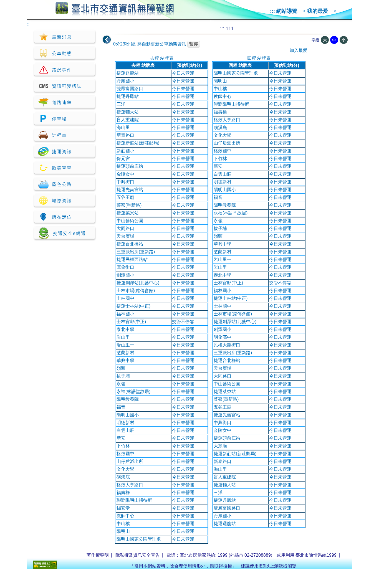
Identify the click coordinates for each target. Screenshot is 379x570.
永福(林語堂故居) (133, 391)
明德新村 (125, 422)
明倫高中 (222, 337)
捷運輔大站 (128, 112)
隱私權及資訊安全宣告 (137, 555)
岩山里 (123, 337)
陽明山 (123, 531)
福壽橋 (123, 492)
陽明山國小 (128, 414)
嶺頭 (121, 368)
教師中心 (125, 515)
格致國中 (125, 453)
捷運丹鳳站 (128, 96)
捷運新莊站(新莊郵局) (138, 143)
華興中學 (125, 360)
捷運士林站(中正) (133, 306)
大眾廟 (220, 446)
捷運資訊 (62, 151)
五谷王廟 (125, 197)
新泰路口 (125, 135)
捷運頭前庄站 (130, 166)
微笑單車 (62, 168)
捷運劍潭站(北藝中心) (138, 282)
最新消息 (62, 37)
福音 (121, 407)
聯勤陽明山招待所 (134, 500)
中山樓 (123, 523)
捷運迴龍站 (128, 73)
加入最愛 (298, 50)
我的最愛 (317, 11)
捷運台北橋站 (130, 244)
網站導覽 (286, 11)
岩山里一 (125, 345)
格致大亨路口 (130, 484)
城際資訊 (62, 200)
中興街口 (125, 181)
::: (272, 11)
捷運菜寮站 (128, 213)
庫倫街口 (125, 267)
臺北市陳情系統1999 (316, 555)
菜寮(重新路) (129, 205)
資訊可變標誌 (67, 86)
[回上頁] (107, 39)
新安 (121, 438)
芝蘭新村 (125, 352)
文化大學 (125, 469)
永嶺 (121, 383)
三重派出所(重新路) (136, 251)
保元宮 (123, 158)
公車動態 (62, 53)
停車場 (59, 118)
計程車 (59, 135)
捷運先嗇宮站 (130, 189)
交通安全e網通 (69, 233)
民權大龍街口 (227, 345)
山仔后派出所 (130, 461)
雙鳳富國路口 (130, 88)
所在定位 (62, 217)
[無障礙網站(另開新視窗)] (45, 567)
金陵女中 (125, 174)
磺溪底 (123, 477)
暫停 (193, 44)
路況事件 (62, 69)
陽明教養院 (128, 399)
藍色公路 (62, 184)
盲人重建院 (128, 119)
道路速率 (62, 102)
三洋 (121, 104)
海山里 (123, 127)
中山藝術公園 (130, 220)
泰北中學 (125, 329)
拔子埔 (123, 376)
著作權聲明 (98, 555)
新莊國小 (125, 150)
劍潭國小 (125, 275)
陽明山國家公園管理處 (139, 539)
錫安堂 (123, 508)
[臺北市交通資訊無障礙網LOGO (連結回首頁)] (115, 13)
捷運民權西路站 (132, 259)
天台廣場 (125, 236)
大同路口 (125, 228)
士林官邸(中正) (131, 321)
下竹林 (123, 446)
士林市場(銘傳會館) (136, 290)
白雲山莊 (125, 430)
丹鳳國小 (125, 80)
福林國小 (125, 313)
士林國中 (125, 298)
